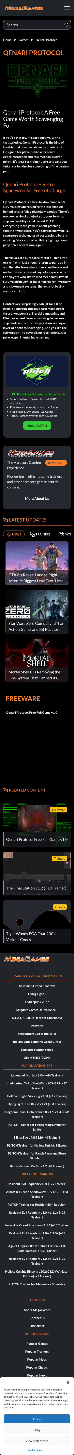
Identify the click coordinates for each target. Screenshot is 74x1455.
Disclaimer (37, 1326)
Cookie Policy (35, 1449)
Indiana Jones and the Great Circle (37, 1041)
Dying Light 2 (37, 994)
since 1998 (55, 463)
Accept (37, 1419)
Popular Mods (37, 1359)
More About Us (37, 498)
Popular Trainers (37, 1351)
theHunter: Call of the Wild (37, 1033)
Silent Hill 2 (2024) (37, 1057)
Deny (37, 1430)
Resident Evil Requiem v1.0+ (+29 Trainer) (37, 1184)
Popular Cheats (37, 1367)
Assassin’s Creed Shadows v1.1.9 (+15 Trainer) (37, 1225)
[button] (68, 1382)
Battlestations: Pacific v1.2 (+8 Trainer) (37, 1166)
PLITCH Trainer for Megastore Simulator (37, 1284)
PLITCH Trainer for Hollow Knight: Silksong (37, 1145)
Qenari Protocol (47, 40)
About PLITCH (37, 425)
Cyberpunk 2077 (37, 1002)
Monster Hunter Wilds (37, 1049)
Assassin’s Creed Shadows (37, 986)
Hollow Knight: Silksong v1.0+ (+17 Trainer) (37, 1096)
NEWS (16, 534)
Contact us (37, 1318)
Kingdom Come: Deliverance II (37, 1010)
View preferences (37, 1441)
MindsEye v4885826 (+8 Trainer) (37, 1137)
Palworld (37, 1025)
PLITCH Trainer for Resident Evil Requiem (37, 1204)
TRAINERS (43, 534)
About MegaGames (37, 1310)
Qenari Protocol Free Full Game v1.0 (31, 712)
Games (23, 40)
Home (7, 40)
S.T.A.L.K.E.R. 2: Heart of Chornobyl (37, 1018)
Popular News (37, 1375)
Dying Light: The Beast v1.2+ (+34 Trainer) (37, 1104)
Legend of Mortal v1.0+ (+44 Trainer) (37, 1075)
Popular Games (37, 1343)
